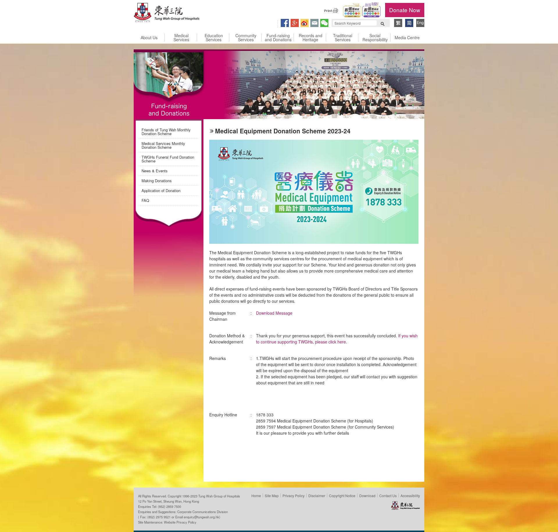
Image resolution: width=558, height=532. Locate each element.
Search (382, 23)
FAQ (145, 200)
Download (367, 495)
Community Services (245, 37)
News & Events (155, 170)
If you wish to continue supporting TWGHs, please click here (337, 339)
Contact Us (388, 495)
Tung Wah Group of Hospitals (166, 13)
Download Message (274, 313)
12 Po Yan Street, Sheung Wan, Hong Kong (168, 501)
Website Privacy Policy (180, 522)
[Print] (331, 10)
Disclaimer (316, 495)
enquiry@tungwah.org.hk (201, 517)
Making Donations (157, 180)
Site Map (272, 495)
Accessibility (410, 495)
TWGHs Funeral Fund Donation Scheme (168, 159)
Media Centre (407, 37)
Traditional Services (342, 37)
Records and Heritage (310, 37)
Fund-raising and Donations (278, 37)
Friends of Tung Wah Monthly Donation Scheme (166, 131)
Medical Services (181, 37)
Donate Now (404, 10)
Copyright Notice (342, 495)
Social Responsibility (375, 37)
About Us (149, 37)
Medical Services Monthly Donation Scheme (163, 145)
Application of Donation (161, 190)
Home (256, 495)
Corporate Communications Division (202, 511)
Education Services (214, 37)
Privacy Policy (293, 495)
